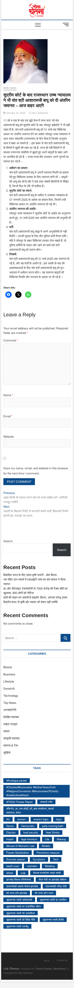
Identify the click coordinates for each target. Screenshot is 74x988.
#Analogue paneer (16, 780)
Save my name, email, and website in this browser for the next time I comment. (35, 470)
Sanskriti (9, 688)
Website (8, 436)
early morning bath (52, 826)
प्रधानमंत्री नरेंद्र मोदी (56, 886)
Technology (10, 695)
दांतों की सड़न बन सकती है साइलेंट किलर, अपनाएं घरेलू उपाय (35, 597)
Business (9, 674)
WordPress (59, 968)
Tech (55, 859)
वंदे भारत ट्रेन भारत (44, 893)
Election (11, 832)
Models (46, 846)
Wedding (50, 866)
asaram (21, 819)
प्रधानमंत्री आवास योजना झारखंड (22, 886)
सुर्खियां (6, 752)
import (9, 839)
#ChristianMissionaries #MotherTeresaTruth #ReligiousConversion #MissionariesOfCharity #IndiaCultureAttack (32, 791)
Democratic (27, 826)
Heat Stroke (52, 832)
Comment (10, 340)
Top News (9, 702)
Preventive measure (48, 852)
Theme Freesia (44, 968)
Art (8, 819)
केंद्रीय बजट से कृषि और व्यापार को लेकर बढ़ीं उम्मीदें (30, 602)
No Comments (40, 113)
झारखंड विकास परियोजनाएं (18, 879)
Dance (10, 826)
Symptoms (39, 859)
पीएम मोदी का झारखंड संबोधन (52, 879)
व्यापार (6, 731)
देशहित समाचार (10, 88)
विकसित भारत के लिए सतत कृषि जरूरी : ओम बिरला (30, 575)
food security (30, 832)
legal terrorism (29, 839)
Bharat (7, 667)
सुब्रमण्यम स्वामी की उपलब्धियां (20, 913)
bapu (59, 819)
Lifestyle (8, 681)
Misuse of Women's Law (20, 846)
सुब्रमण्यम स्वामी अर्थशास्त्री (19, 899)
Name (8, 395)
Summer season (15, 859)
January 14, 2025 (15, 113)
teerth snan (12, 866)
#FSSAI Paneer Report (19, 802)
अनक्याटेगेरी (9, 710)
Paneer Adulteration (17, 852)
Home (47, 960)
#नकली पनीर (46, 802)
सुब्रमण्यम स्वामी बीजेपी (53, 919)
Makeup (61, 839)
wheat (9, 873)
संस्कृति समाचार (11, 738)
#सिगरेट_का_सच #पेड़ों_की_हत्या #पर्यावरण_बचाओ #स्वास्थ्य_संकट (30, 810)
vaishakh (32, 866)
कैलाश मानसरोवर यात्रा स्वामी (47, 873)
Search (8, 541)
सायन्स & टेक (10, 745)
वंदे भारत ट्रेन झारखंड (16, 893)
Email (8, 416)
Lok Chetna (11, 968)
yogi (23, 873)
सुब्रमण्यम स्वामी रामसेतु (17, 926)
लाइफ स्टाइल (10, 724)
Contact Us (62, 960)
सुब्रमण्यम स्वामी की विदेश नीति (20, 919)
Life (47, 839)
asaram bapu (41, 819)
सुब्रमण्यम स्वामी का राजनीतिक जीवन (23, 906)
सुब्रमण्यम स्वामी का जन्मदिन (53, 899)
